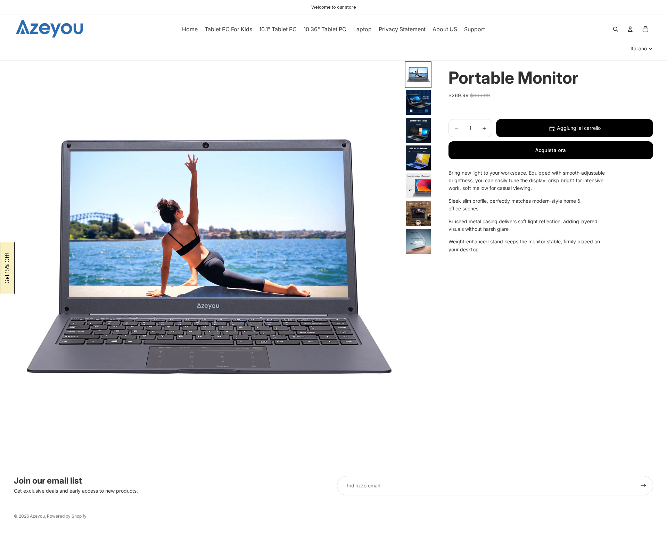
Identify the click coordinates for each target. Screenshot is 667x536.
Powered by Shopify (67, 516)
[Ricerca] (615, 29)
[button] (7, 268)
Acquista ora (550, 150)
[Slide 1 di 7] (418, 74)
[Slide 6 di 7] (418, 213)
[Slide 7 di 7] (418, 241)
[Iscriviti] (643, 485)
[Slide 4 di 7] (418, 157)
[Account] (630, 29)
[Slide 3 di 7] (418, 130)
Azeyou (37, 516)
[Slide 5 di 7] (418, 185)
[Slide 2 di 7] (418, 102)
